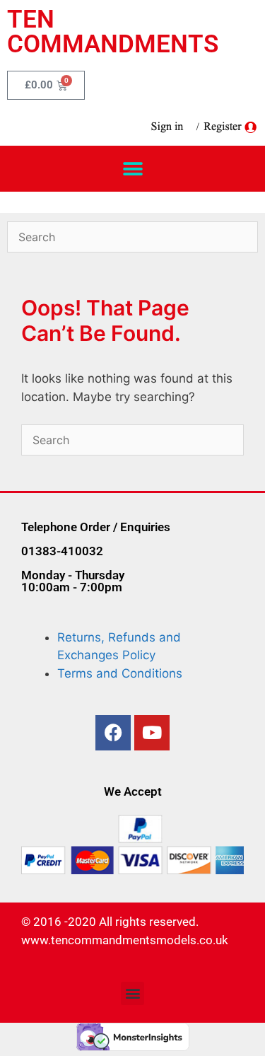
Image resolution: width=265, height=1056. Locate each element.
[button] (132, 169)
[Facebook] (113, 732)
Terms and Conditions (119, 673)
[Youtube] (152, 732)
